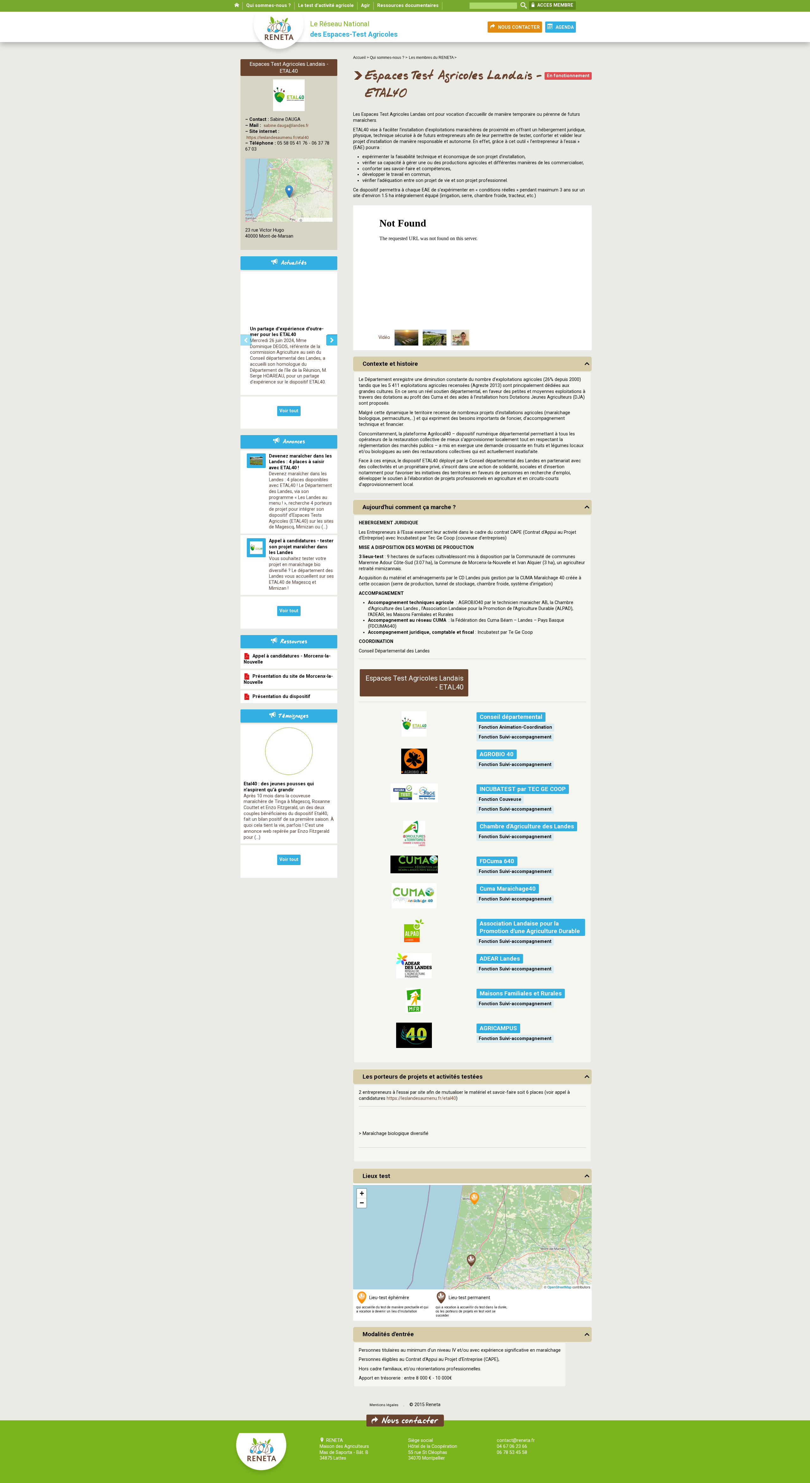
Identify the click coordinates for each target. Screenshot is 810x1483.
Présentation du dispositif (280, 696)
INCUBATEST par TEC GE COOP (523, 789)
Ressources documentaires (408, 5)
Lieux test (376, 1176)
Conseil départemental (511, 716)
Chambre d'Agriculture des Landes (527, 826)
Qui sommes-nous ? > (389, 57)
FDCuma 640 (497, 861)
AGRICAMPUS (498, 1028)
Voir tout (288, 411)
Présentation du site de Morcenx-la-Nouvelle (288, 679)
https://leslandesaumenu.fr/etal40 (421, 1098)
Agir (365, 5)
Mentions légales (384, 1405)
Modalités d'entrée (388, 1334)
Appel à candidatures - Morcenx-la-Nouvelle (287, 659)
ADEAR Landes (500, 958)
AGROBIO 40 (497, 754)
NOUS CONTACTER (519, 27)
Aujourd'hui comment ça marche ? (409, 507)
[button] (471, 1261)
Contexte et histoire (390, 363)
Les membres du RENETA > (433, 57)
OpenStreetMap (559, 1287)
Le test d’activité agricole (326, 5)
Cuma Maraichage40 (508, 888)
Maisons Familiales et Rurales (521, 993)
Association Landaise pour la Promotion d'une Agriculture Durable (530, 927)
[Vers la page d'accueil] (279, 33)
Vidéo (384, 337)
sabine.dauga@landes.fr (286, 125)
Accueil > (361, 57)
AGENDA (565, 27)
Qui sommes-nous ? (268, 5)
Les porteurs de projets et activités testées (423, 1076)
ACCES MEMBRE (554, 5)
